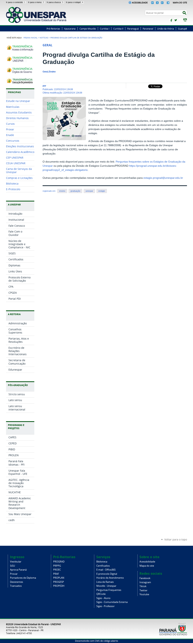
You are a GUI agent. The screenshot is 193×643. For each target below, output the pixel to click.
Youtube (144, 594)
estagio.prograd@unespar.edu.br (163, 177)
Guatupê (182, 28)
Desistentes (16, 582)
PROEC (57, 569)
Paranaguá (133, 28)
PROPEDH (58, 586)
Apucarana (70, 28)
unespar (89, 191)
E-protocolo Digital (106, 573)
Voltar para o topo (175, 539)
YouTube (185, 20)
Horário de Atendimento (110, 577)
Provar (14, 573)
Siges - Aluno (103, 598)
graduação (75, 191)
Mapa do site (146, 565)
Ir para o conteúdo (15, 2)
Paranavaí (148, 28)
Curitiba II (118, 28)
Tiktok (142, 586)
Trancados (16, 586)
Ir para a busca (55, 2)
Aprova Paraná (18, 569)
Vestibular (15, 561)
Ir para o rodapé (74, 2)
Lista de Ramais (105, 582)
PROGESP (58, 582)
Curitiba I (104, 28)
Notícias (44, 37)
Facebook (171, 20)
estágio (101, 191)
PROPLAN (58, 577)
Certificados (103, 565)
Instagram (180, 20)
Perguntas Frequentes (108, 590)
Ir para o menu (36, 2)
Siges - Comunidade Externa (112, 602)
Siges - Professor (105, 606)
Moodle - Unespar (106, 586)
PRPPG (57, 565)
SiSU (12, 565)
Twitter (176, 20)
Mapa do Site (180, 2)
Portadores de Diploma (23, 577)
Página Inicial (30, 37)
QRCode (101, 594)
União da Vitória (165, 28)
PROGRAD (58, 561)
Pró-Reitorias (53, 28)
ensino (62, 191)
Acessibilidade (140, 2)
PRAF (56, 573)
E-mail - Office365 (106, 569)
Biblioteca (101, 561)
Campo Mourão (88, 28)
